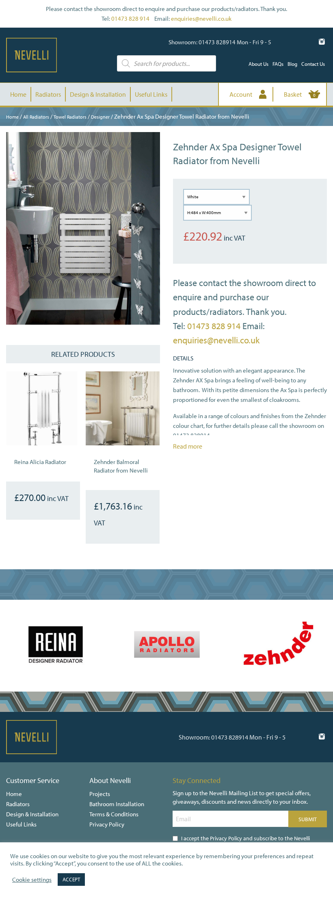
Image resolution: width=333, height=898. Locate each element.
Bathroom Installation (116, 804)
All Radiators (36, 117)
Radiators (48, 94)
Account (240, 94)
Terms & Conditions (113, 814)
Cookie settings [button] (32, 879)
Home (18, 94)
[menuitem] (258, 64)
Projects (99, 794)
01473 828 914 (130, 18)
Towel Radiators (70, 117)
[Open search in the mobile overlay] (166, 63)
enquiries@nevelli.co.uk (201, 18)
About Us (258, 64)
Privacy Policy (106, 824)
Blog (292, 64)
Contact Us (313, 64)
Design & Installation (98, 94)
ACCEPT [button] (71, 879)
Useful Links (151, 94)
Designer (100, 117)
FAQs (277, 64)
